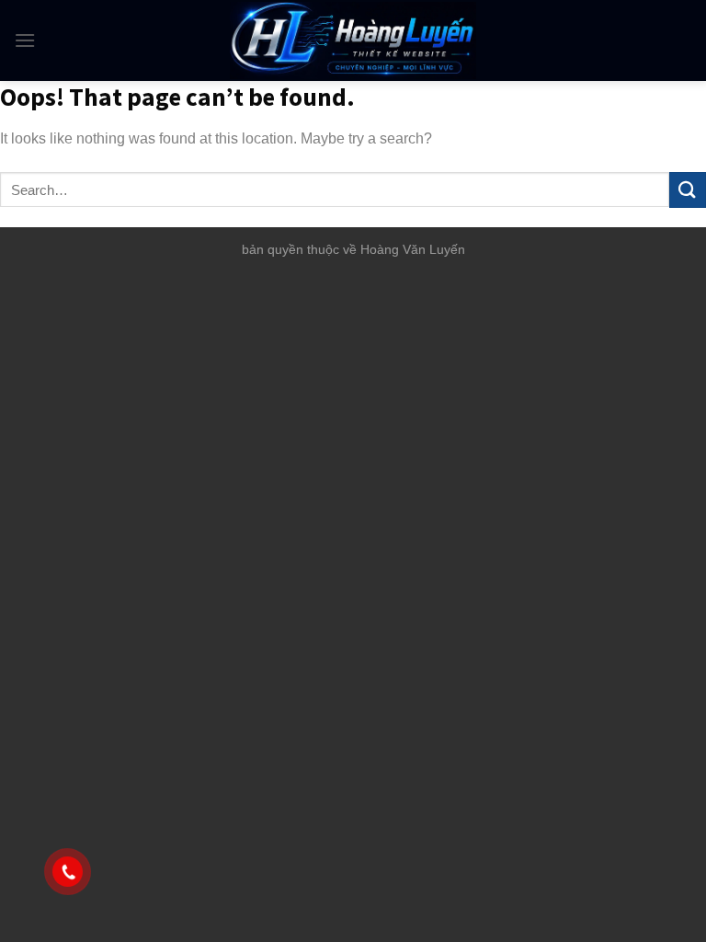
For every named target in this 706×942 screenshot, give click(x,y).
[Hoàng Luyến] (353, 40)
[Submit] (687, 190)
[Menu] (25, 40)
